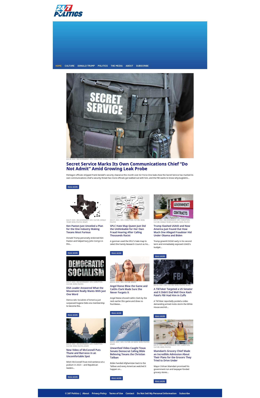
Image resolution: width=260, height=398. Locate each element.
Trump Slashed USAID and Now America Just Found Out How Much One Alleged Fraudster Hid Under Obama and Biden (173, 230)
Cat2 (91, 159)
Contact (130, 393)
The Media (117, 66)
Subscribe (142, 66)
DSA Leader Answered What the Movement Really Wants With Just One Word (86, 291)
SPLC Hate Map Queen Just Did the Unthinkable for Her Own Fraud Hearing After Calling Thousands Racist (128, 230)
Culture (70, 66)
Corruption (98, 159)
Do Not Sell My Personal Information (157, 393)
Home (59, 66)
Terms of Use (116, 393)
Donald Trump (86, 66)
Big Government (83, 159)
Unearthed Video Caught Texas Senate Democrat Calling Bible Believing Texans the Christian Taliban (128, 352)
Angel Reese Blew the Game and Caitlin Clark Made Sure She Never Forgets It (128, 289)
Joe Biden (134, 342)
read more (73, 187)
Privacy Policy (99, 393)
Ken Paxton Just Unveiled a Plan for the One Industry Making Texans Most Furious (84, 229)
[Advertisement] (130, 43)
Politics (103, 66)
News (116, 159)
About (129, 66)
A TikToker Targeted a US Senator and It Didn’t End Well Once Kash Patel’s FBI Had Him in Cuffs (173, 292)
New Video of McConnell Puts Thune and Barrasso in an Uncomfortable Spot (83, 353)
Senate (85, 222)
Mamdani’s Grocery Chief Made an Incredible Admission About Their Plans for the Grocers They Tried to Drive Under (172, 355)
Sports (133, 282)
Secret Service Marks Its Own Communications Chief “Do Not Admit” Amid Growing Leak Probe (127, 166)
